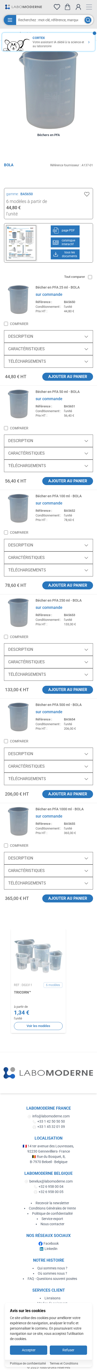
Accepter (29, 1350)
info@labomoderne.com (51, 1116)
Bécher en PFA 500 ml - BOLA (59, 705)
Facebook (51, 1243)
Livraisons (52, 1298)
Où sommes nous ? (52, 1273)
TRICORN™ (22, 992)
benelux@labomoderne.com (51, 1181)
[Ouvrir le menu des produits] (10, 20)
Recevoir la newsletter (52, 1203)
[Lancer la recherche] (88, 20)
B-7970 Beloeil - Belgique (48, 1162)
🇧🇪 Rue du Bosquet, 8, (48, 1157)
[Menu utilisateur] (78, 6)
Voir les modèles (38, 1026)
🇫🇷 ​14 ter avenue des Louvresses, (49, 1146)
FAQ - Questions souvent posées (52, 1279)
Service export (52, 1219)
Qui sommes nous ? (52, 1268)
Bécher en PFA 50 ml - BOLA (58, 392)
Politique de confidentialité (52, 1213)
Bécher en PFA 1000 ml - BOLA (60, 809)
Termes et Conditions (64, 1363)
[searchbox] (50, 20)
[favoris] (56, 6)
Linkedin (51, 1249)
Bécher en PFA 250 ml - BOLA (59, 600)
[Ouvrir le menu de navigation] (89, 6)
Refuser (68, 1350)
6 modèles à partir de (26, 201)
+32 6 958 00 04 (51, 1187)
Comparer (19, 324)
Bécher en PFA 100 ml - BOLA (59, 496)
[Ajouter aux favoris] (87, 194)
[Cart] (67, 7)
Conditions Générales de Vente (52, 1208)
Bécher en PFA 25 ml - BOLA (58, 287)
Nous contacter (52, 1224)
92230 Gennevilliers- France (48, 1151)
